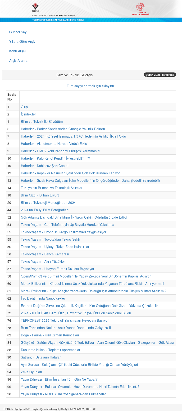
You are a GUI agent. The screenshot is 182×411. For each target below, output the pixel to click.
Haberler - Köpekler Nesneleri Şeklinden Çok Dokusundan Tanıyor (70, 173)
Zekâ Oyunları (31, 371)
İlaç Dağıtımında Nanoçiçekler (43, 298)
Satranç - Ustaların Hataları (41, 357)
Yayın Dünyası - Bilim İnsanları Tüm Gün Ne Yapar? (59, 379)
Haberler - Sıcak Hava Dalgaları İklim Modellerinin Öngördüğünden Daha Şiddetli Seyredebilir (90, 180)
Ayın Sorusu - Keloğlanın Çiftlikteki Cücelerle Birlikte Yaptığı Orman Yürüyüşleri (79, 364)
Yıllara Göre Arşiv (22, 41)
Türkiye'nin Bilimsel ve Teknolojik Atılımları (52, 187)
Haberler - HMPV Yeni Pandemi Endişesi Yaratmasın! (60, 150)
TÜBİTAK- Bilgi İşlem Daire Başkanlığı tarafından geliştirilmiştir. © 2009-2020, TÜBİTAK (49, 409)
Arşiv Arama (18, 60)
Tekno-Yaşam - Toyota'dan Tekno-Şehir (50, 239)
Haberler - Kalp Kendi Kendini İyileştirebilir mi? (55, 158)
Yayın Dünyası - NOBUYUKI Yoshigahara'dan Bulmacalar (63, 394)
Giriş (24, 106)
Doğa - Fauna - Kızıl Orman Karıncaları (50, 335)
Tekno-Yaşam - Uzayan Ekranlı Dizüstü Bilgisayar (57, 268)
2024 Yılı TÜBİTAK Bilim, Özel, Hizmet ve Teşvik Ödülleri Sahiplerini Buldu (76, 313)
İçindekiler (28, 114)
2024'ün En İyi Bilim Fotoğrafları (44, 209)
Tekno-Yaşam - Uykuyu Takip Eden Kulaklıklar (55, 246)
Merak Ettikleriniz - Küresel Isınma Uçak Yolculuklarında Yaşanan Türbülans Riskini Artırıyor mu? (92, 283)
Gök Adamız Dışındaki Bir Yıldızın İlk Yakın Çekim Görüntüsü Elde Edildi (74, 217)
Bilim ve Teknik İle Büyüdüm (42, 121)
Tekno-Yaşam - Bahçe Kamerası (45, 254)
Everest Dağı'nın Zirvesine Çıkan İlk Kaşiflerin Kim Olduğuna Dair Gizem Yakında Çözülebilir (89, 305)
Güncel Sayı (18, 31)
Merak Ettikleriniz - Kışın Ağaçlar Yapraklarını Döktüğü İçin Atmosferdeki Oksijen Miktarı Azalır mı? (93, 290)
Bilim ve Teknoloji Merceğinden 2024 (48, 202)
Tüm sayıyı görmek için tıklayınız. (91, 85)
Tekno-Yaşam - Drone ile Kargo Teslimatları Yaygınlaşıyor (63, 231)
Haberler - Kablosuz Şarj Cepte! (44, 165)
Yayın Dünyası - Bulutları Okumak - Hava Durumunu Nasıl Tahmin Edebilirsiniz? (80, 386)
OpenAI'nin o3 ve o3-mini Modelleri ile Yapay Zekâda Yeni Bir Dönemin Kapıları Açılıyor (86, 276)
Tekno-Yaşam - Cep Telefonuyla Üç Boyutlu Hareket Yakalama (67, 224)
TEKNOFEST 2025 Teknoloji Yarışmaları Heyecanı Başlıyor (65, 320)
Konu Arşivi (17, 50)
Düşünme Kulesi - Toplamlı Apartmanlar (50, 349)
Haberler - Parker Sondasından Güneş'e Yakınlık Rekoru (63, 128)
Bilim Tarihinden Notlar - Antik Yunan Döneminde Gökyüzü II (66, 327)
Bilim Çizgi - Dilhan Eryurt (40, 195)
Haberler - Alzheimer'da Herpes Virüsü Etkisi (54, 143)
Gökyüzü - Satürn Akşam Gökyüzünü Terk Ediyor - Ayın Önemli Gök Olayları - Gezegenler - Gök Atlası (97, 342)
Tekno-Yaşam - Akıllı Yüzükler (43, 261)
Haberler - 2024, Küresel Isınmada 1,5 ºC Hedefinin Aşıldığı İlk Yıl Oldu (73, 136)
